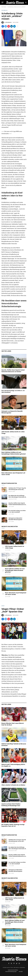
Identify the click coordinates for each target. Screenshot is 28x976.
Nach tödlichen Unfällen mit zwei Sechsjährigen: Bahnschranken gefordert (13, 453)
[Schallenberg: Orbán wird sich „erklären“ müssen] (14, 38)
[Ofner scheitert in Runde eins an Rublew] (14, 776)
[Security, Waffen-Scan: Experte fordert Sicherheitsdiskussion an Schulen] (14, 361)
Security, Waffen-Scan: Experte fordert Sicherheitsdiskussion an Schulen (13, 370)
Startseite (3, 6)
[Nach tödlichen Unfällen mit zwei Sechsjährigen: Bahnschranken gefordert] (14, 443)
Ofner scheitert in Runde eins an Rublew (13, 785)
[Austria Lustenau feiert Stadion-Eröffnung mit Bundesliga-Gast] (14, 795)
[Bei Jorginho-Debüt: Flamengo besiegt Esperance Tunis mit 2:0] (14, 815)
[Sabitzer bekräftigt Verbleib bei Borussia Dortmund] (14, 735)
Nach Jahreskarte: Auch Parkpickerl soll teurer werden (15, 593)
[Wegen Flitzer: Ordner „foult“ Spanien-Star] (14, 631)
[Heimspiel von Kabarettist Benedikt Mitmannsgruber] (14, 402)
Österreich (4, 10)
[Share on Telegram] (14, 26)
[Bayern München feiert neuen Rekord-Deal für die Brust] (14, 714)
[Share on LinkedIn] (11, 26)
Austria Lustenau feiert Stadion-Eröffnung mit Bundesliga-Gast (11, 804)
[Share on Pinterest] (8, 26)
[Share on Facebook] (2, 26)
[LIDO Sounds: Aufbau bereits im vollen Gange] (14, 423)
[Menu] (2, 2)
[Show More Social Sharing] (17, 26)
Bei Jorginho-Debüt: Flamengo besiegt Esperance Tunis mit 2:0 (12, 825)
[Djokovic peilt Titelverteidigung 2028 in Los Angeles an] (14, 755)
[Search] (26, 2)
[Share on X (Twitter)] (5, 26)
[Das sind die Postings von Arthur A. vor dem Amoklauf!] (14, 381)
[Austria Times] (15, 2)
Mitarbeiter (8, 22)
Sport (2, 605)
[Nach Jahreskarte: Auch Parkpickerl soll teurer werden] (14, 464)
